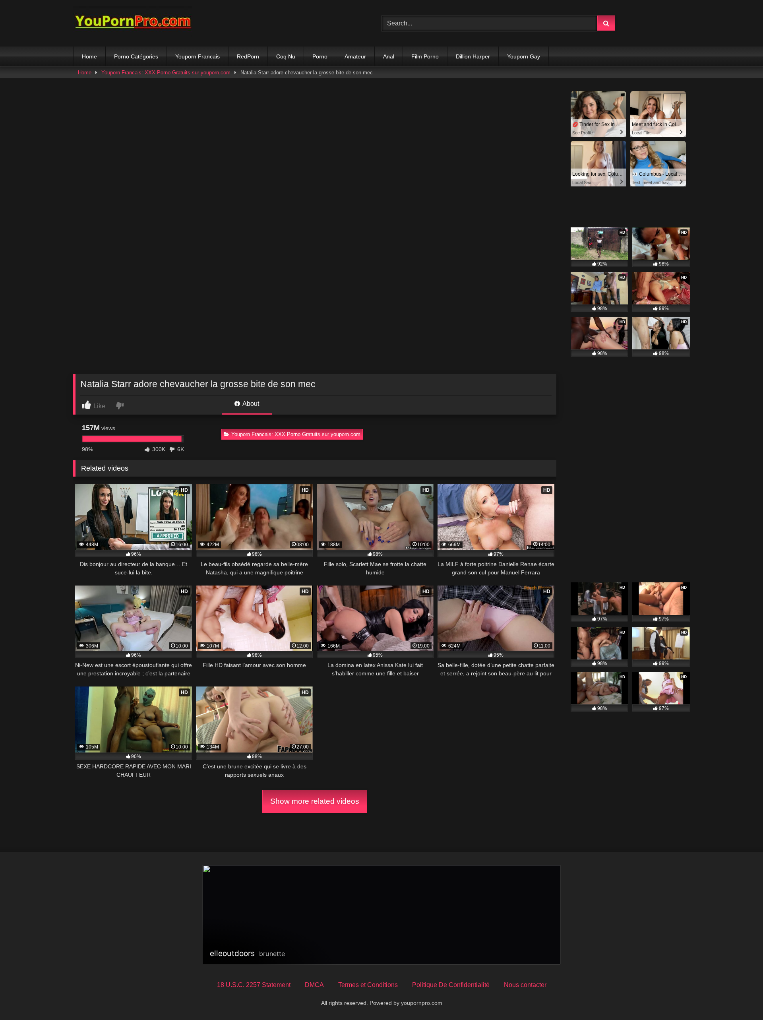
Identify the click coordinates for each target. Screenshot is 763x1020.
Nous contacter (525, 984)
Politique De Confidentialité (451, 984)
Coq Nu (285, 56)
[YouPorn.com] (132, 23)
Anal (388, 56)
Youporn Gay (523, 56)
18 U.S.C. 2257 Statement (253, 984)
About (250, 403)
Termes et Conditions (368, 984)
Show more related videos (314, 801)
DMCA (314, 984)
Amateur (355, 56)
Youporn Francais (197, 56)
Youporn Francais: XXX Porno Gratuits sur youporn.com (165, 73)
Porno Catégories (136, 56)
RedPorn (248, 56)
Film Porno (425, 56)
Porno (319, 56)
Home (89, 56)
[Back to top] (738, 996)
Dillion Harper (473, 56)
